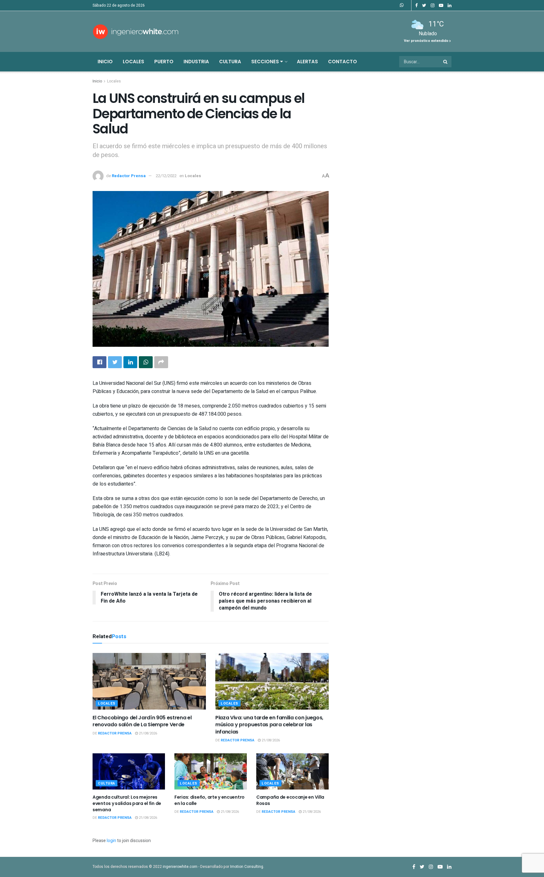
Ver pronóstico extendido (426, 40)
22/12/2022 (166, 176)
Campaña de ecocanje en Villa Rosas (290, 800)
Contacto (342, 61)
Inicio (105, 61)
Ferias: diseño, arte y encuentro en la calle (209, 800)
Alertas (307, 61)
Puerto (163, 61)
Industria (196, 61)
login (111, 840)
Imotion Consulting (246, 866)
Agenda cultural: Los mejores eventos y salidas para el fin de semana (127, 803)
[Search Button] (445, 61)
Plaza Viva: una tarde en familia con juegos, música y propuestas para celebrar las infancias (269, 724)
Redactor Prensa (129, 176)
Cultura (230, 61)
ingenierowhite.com (180, 866)
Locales (133, 61)
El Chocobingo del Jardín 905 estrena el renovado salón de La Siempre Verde (142, 721)
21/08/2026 (147, 733)
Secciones (265, 61)
